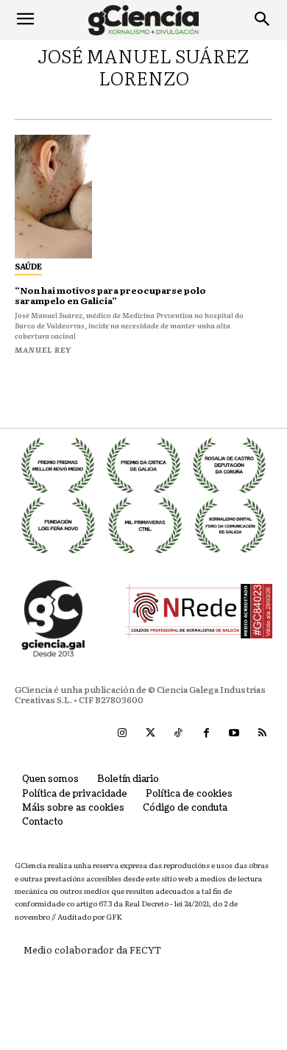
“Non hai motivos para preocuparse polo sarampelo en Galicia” (110, 295)
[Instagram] (122, 733)
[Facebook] (206, 733)
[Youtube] (234, 733)
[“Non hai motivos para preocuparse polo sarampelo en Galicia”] (53, 196)
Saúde (28, 266)
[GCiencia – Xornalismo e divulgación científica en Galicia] (143, 20)
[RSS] (262, 733)
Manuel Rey (43, 349)
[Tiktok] (178, 733)
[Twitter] (150, 733)
